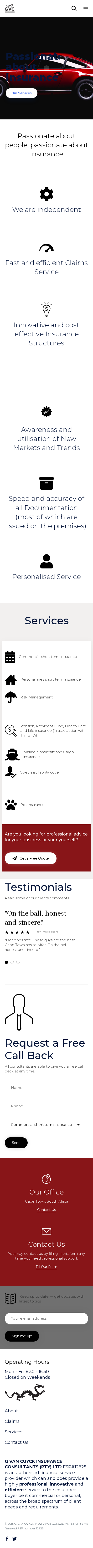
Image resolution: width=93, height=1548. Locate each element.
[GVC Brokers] (10, 8)
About (11, 1411)
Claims (12, 1421)
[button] (31, 858)
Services (13, 1432)
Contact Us (16, 1442)
